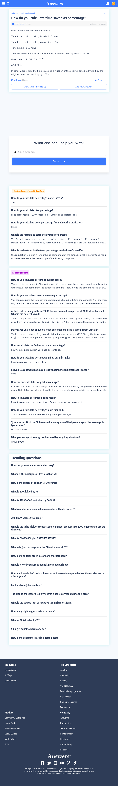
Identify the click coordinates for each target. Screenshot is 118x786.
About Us (64, 718)
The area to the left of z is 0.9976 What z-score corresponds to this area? (50, 594)
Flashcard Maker (12, 728)
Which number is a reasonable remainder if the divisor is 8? (43, 509)
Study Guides (11, 733)
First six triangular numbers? (26, 585)
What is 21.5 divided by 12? (25, 620)
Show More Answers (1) (35, 86)
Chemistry (65, 675)
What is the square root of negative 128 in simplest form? (41, 602)
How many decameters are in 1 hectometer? (34, 637)
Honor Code (10, 723)
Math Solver (10, 739)
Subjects (14, 13)
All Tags (8, 675)
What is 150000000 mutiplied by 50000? (33, 500)
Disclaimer (65, 739)
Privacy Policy (66, 733)
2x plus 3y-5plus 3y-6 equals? (26, 518)
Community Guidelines (15, 718)
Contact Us (65, 723)
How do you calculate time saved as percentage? (48, 18)
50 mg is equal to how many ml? (28, 629)
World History (66, 686)
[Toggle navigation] (3, 3)
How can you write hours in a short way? (32, 465)
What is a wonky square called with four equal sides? (39, 564)
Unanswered (10, 680)
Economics (65, 707)
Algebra (63, 670)
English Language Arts (70, 691)
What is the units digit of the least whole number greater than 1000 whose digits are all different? (58, 528)
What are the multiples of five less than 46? (34, 474)
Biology (63, 680)
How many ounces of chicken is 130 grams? (34, 482)
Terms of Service (68, 728)
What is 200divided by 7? (24, 491)
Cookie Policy (66, 744)
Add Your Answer (83, 86)
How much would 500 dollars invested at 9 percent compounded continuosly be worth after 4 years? (57, 575)
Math (22, 13)
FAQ (7, 744)
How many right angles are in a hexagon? (33, 611)
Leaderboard (10, 670)
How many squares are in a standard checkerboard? (39, 556)
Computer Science (68, 702)
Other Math (30, 13)
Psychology (65, 696)
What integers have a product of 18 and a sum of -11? (39, 547)
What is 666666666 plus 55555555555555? (33, 538)
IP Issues (64, 749)
